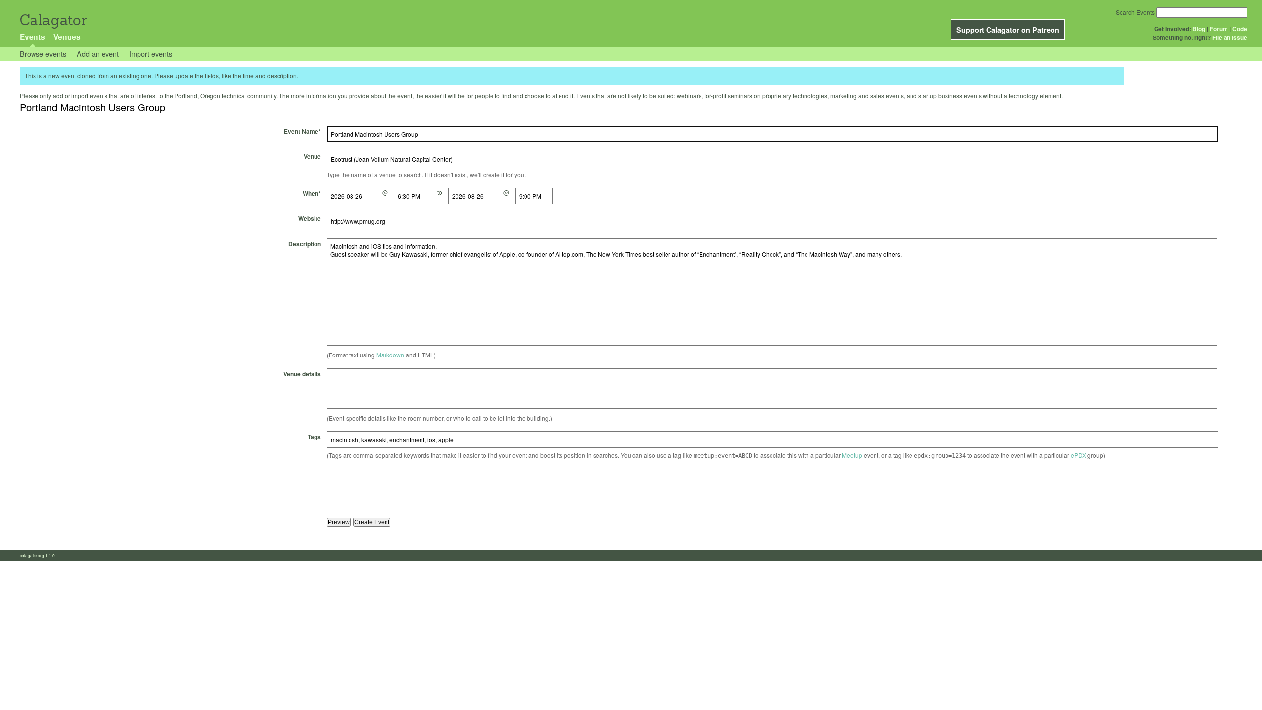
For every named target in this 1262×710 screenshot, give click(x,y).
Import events (150, 53)
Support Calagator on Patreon (1007, 30)
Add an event (98, 53)
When (312, 193)
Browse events (43, 53)
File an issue (1229, 37)
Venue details (302, 373)
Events (32, 36)
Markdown (390, 355)
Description (304, 243)
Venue (312, 156)
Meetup (852, 455)
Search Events (1135, 12)
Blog (1198, 28)
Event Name (302, 131)
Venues (67, 36)
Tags (314, 436)
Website (309, 218)
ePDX (1078, 455)
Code (1239, 28)
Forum (1219, 28)
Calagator (53, 20)
